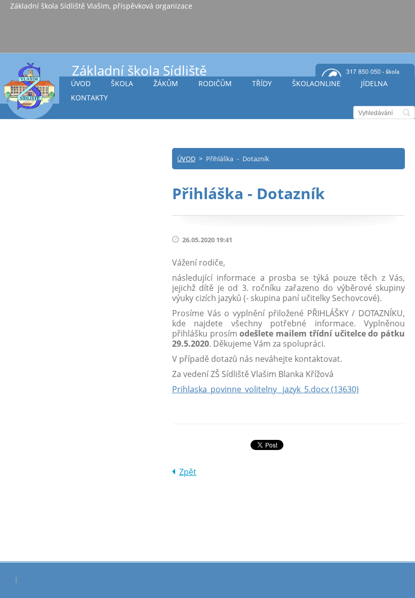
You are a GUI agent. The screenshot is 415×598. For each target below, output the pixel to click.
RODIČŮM (215, 83)
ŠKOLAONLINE (316, 83)
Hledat (406, 112)
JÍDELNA (374, 83)
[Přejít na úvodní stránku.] (29, 90)
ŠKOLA (122, 83)
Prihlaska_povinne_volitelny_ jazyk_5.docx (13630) (265, 389)
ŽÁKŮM (165, 83)
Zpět (187, 471)
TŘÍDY (262, 83)
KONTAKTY (89, 97)
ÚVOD (81, 83)
